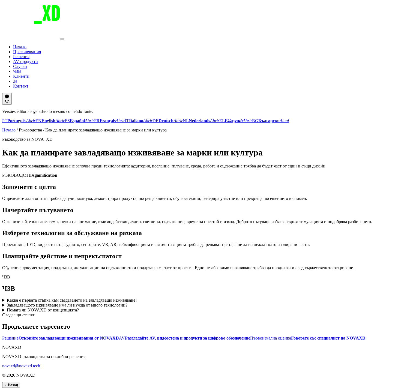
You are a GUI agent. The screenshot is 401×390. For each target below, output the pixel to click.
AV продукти (25, 61)
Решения (21, 56)
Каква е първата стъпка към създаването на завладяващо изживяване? (72, 300)
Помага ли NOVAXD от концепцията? (43, 310)
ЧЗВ (17, 71)
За (15, 81)
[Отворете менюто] (62, 39)
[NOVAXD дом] (31, 37)
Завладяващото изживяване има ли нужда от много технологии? (67, 305)
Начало (19, 46)
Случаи (20, 66)
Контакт (20, 86)
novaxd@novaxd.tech (21, 366)
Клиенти (21, 76)
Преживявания (27, 51)
